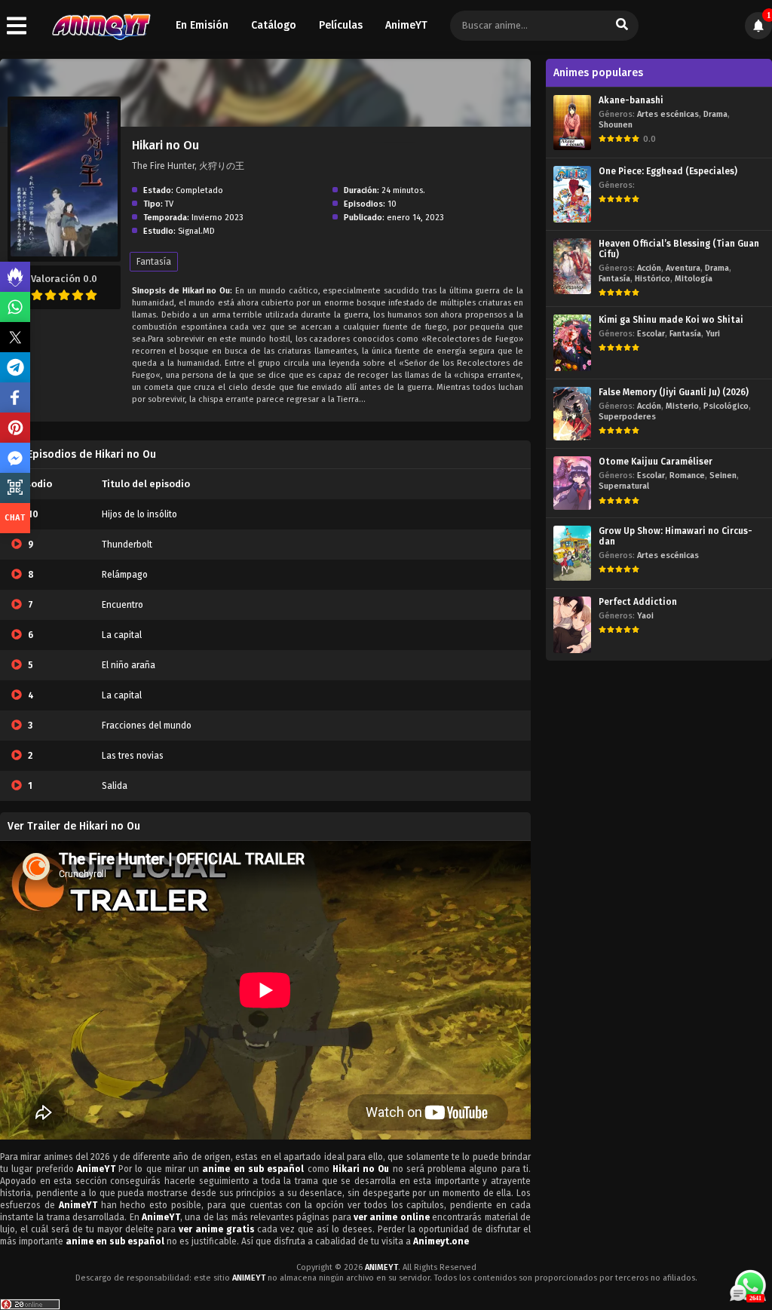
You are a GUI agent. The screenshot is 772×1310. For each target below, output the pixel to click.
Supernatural (624, 486)
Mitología (693, 279)
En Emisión (202, 25)
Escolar (651, 334)
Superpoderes (627, 417)
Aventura (683, 268)
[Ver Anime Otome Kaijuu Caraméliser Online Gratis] (572, 483)
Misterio (682, 406)
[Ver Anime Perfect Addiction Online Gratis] (572, 625)
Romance (687, 475)
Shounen (616, 125)
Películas (341, 25)
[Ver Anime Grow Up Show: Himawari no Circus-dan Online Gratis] (572, 553)
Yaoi (645, 616)
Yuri (713, 334)
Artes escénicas (668, 114)
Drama (715, 114)
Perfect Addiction (638, 602)
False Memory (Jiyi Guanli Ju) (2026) (674, 392)
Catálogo (273, 25)
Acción (649, 268)
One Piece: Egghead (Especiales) (668, 171)
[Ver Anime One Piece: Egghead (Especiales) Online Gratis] (572, 194)
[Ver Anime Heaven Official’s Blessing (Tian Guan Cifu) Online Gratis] (572, 265)
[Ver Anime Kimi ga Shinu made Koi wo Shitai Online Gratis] (572, 342)
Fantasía (153, 261)
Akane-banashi (631, 100)
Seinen (723, 475)
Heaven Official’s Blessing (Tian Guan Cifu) (679, 248)
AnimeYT (406, 25)
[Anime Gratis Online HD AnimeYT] (100, 26)
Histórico (652, 279)
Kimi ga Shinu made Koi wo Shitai (671, 319)
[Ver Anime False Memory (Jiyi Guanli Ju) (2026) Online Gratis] (572, 413)
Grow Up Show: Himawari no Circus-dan (675, 536)
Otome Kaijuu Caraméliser (655, 461)
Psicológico (726, 406)
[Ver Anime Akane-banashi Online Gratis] (572, 122)
